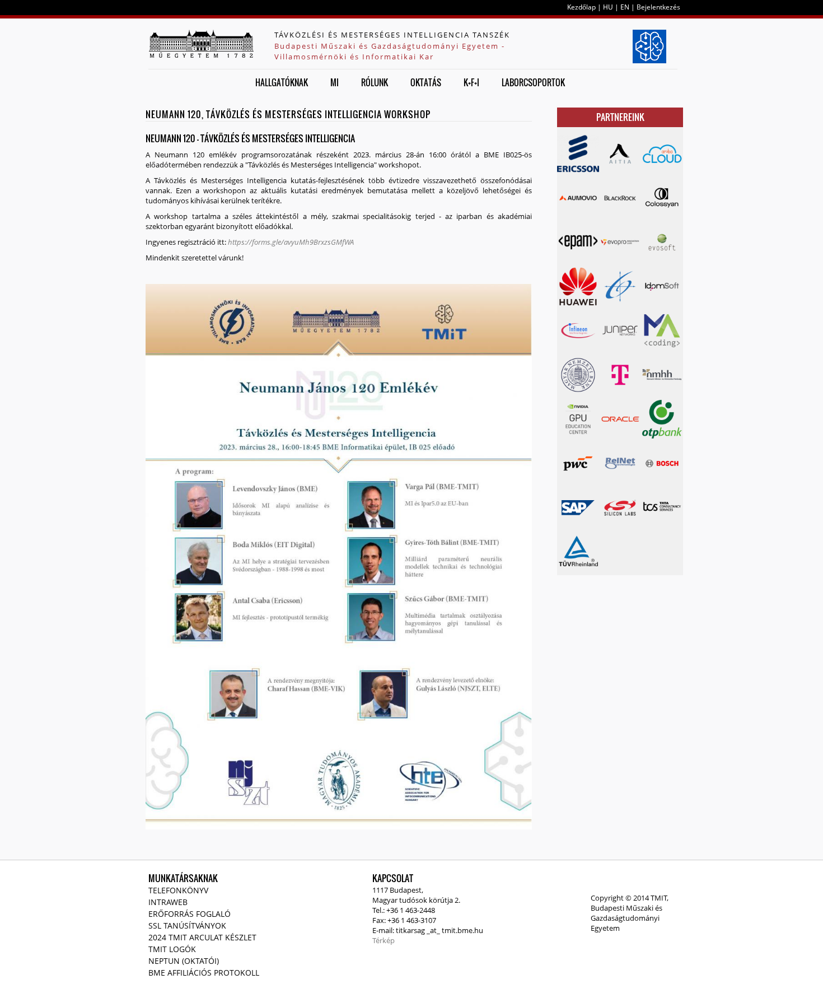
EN (624, 7)
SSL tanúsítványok (187, 925)
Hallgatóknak (281, 82)
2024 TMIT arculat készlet (202, 937)
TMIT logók (172, 949)
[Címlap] (201, 44)
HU (608, 7)
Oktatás (425, 82)
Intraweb (168, 902)
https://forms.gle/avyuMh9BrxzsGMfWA (291, 242)
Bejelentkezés (658, 7)
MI (334, 82)
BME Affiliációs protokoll (203, 972)
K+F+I (471, 82)
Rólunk (374, 82)
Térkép (383, 940)
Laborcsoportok (533, 82)
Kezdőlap (581, 7)
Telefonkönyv (178, 890)
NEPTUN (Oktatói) (183, 960)
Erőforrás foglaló (189, 913)
